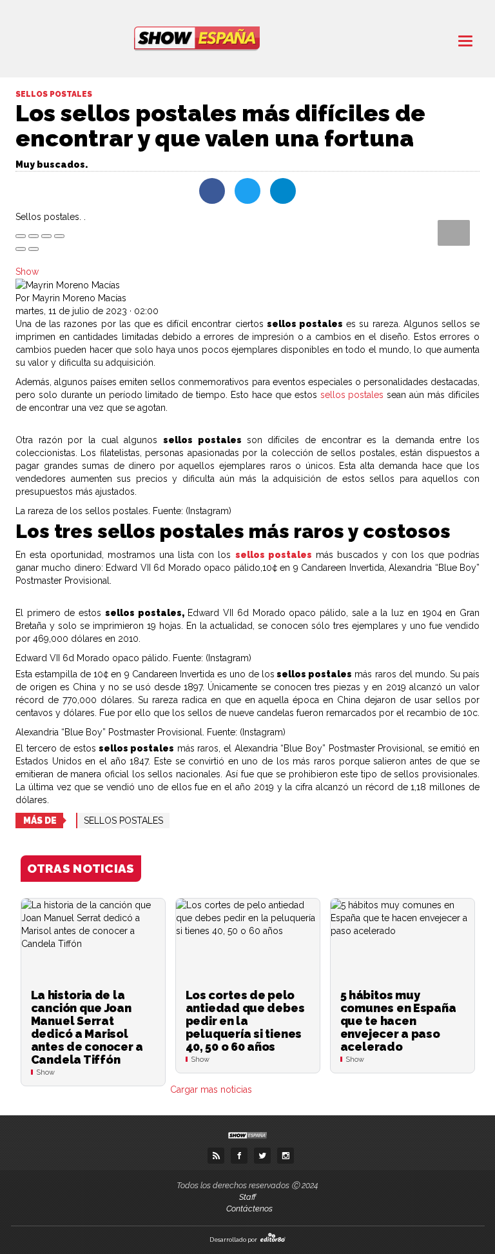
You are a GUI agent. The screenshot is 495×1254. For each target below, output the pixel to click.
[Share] (33, 236)
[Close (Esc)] (20, 236)
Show (27, 271)
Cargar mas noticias (211, 1089)
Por (70, 298)
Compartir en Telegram (283, 191)
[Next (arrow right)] (33, 249)
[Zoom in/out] (59, 236)
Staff (247, 1197)
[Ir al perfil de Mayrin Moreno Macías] (67, 284)
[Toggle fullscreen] (46, 236)
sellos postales (352, 395)
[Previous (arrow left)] (20, 249)
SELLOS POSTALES (123, 820)
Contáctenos (249, 1208)
